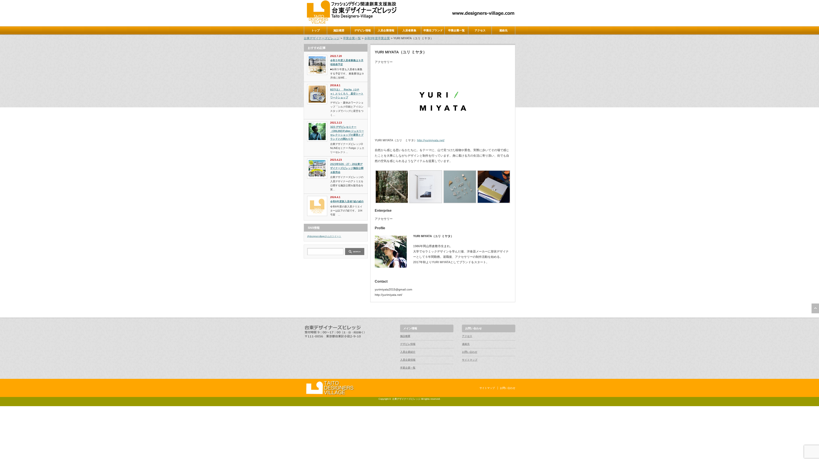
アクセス (480, 30)
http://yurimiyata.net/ (430, 140)
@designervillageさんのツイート (324, 236)
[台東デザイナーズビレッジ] (351, 22)
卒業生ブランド (433, 30)
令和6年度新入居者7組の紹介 (347, 201)
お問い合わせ (469, 351)
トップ (315, 30)
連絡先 (503, 30)
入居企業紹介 (407, 351)
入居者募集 (409, 30)
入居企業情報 (386, 30)
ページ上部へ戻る (815, 308)
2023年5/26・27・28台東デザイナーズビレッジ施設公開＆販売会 (346, 168)
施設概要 (338, 30)
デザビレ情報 (362, 30)
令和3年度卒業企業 (377, 38)
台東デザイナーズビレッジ (322, 38)
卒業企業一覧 (456, 30)
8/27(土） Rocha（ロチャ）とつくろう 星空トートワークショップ (346, 93)
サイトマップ (469, 359)
